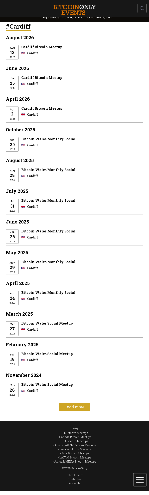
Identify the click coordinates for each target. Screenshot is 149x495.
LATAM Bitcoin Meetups (75, 457)
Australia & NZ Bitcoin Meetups (75, 445)
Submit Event (74, 475)
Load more (75, 407)
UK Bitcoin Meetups (75, 441)
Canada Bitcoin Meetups (75, 437)
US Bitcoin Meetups (75, 433)
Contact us (74, 479)
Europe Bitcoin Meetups (75, 449)
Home (74, 429)
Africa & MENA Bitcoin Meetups (75, 461)
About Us (74, 483)
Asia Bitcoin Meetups (75, 453)
